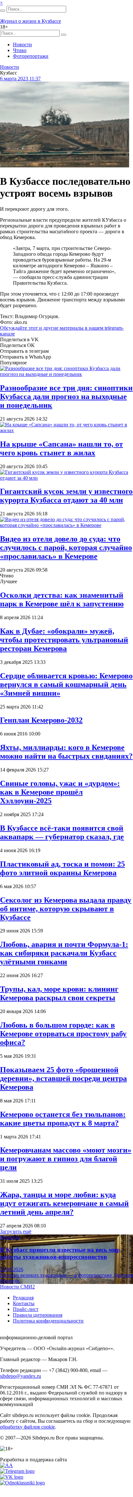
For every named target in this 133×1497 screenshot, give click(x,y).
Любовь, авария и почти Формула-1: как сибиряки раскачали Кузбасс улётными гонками (64, 953)
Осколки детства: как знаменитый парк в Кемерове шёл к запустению (62, 599)
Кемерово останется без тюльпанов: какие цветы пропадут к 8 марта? (63, 1118)
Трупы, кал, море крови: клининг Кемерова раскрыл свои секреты (59, 993)
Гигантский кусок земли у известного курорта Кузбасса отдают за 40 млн (66, 495)
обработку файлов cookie (27, 1427)
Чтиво (19, 50)
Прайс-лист (25, 1309)
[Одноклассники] (22, 1482)
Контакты (24, 1303)
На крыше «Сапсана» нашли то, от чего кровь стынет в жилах (61, 448)
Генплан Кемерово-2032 (41, 720)
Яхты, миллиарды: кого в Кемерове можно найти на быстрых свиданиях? (66, 751)
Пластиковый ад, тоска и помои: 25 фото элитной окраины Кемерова (62, 868)
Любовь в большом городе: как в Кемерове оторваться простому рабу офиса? (63, 1034)
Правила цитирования (37, 1315)
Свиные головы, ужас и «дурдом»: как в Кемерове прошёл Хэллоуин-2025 (60, 792)
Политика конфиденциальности (48, 1320)
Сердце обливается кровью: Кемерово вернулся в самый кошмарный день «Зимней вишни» (66, 684)
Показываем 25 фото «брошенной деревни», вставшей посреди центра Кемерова (63, 1078)
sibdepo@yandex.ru (20, 1376)
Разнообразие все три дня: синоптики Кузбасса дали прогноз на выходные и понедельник (66, 396)
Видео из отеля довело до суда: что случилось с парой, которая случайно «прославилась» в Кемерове (66, 547)
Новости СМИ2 (17, 1286)
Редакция (23, 1297)
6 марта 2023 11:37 (20, 78)
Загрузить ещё (15, 1231)
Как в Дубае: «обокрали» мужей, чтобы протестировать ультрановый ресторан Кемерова (64, 640)
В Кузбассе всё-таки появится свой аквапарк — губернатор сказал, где (62, 832)
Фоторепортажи (30, 56)
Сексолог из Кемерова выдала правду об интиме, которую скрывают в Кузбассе (65, 909)
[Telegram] (17, 1471)
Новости (22, 44)
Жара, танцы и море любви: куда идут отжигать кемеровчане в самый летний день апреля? (64, 1203)
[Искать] (2, 11)
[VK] (11, 1477)
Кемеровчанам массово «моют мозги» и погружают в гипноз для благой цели (65, 1159)
